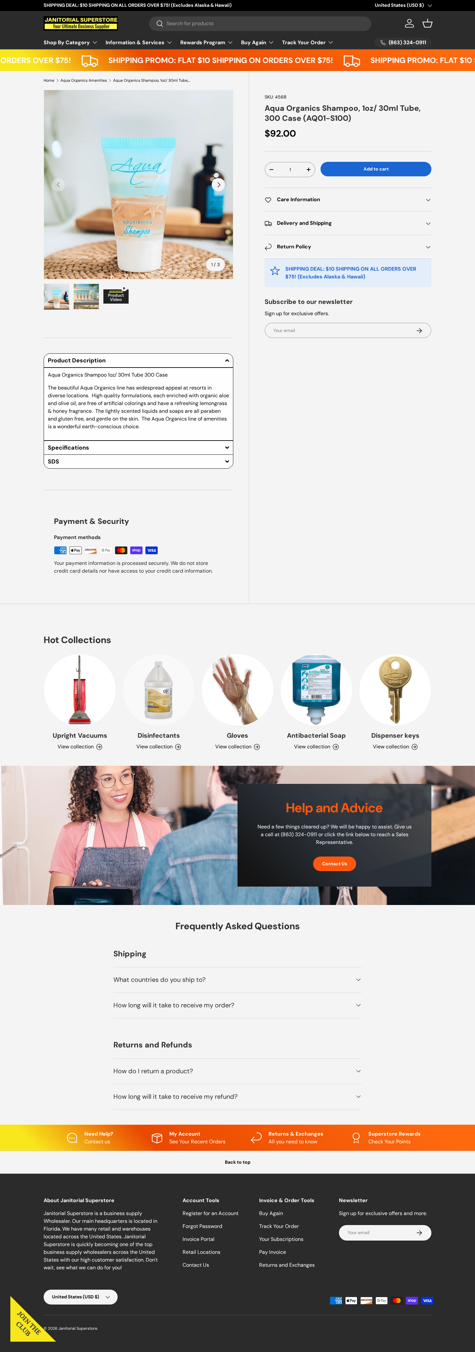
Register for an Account (210, 1213)
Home (49, 80)
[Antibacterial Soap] (316, 690)
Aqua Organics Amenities (83, 80)
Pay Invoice (272, 1252)
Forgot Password (202, 1226)
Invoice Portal (199, 1239)
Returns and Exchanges (287, 1265)
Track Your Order (304, 42)
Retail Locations (201, 1252)
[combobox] (260, 23)
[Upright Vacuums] (80, 690)
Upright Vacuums (80, 735)
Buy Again (253, 42)
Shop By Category (67, 42)
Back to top (237, 1162)
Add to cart (376, 169)
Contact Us (334, 864)
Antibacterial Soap (316, 735)
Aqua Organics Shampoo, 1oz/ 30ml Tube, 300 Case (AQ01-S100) (152, 80)
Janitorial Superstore (77, 1328)
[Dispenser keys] (395, 690)
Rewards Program (202, 42)
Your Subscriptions (281, 1239)
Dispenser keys (395, 735)
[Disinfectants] (159, 690)
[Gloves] (237, 690)
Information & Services (135, 42)
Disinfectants (159, 735)
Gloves (237, 735)
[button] (427, 23)
